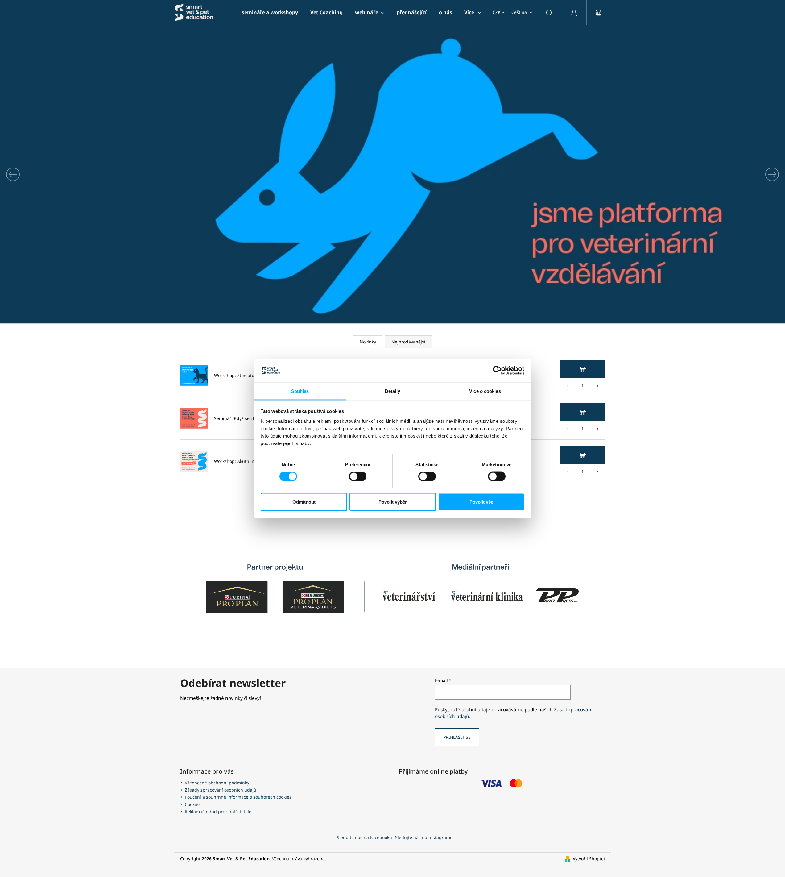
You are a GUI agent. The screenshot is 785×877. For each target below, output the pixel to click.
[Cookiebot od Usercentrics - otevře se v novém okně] (497, 370)
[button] (59, 174)
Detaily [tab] (392, 390)
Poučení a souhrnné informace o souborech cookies (238, 797)
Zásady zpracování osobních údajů (220, 790)
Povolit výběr (392, 502)
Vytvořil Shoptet (589, 859)
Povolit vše (481, 502)
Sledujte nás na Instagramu (424, 837)
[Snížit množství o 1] (567, 385)
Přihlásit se (457, 737)
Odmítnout (304, 502)
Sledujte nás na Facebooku (364, 837)
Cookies (192, 804)
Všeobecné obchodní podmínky (217, 783)
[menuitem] (270, 12)
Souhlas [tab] (300, 390)
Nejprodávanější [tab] (408, 342)
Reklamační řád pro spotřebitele (218, 811)
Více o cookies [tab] (485, 390)
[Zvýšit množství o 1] (597, 385)
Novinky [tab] (368, 342)
